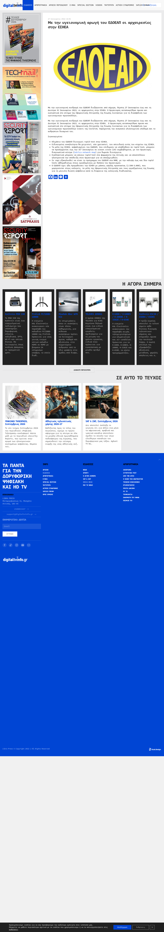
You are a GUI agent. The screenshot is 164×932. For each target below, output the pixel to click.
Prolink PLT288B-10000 (41, 315)
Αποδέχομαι (122, 927)
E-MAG (72, 5)
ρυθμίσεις (13, 929)
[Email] (29, 545)
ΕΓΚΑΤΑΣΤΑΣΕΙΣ (129, 485)
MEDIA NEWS (88, 482)
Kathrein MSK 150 (15, 314)
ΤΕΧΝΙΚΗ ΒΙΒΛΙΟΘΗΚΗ (131, 482)
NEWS (85, 470)
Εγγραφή (10, 534)
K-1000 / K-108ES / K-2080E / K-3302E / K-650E (121, 317)
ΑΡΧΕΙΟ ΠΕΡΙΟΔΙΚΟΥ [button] (58, 5)
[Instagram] (17, 545)
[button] (159, 459)
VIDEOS (99, 5)
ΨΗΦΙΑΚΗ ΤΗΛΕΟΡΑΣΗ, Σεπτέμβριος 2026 (16, 423)
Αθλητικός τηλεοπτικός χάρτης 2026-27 (58, 423)
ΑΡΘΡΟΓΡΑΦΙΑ (48, 476)
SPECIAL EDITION (85, 5)
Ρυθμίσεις (140, 927)
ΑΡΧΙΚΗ (18, 5)
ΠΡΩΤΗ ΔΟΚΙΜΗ (129, 488)
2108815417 (19, 509)
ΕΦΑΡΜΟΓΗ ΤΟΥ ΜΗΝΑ (131, 497)
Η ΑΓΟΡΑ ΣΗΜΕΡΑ (89, 476)
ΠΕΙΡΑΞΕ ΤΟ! (127, 500)
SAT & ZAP (87, 479)
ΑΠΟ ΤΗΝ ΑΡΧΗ (128, 476)
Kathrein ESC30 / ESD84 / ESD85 (148, 315)
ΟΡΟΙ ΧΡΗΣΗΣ (48, 494)
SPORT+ (86, 473)
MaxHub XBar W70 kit (68, 315)
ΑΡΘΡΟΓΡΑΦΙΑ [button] (40, 5)
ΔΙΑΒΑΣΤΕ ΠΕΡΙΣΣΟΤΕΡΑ (82, 370)
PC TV (125, 491)
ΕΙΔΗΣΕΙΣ (46, 473)
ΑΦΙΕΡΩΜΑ (127, 470)
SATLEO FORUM (142, 5)
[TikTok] (11, 545)
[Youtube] (23, 545)
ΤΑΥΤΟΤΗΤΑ (109, 5)
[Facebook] (5, 545)
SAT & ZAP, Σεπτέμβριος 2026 (102, 421)
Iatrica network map (84, 152)
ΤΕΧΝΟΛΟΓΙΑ (127, 494)
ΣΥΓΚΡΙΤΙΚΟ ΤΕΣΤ (129, 473)
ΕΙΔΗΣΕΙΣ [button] (28, 5)
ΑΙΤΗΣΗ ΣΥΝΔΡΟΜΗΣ (125, 5)
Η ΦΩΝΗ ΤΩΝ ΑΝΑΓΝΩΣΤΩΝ (133, 479)
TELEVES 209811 (93, 314)
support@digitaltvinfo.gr (20, 514)
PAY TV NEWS (88, 485)
